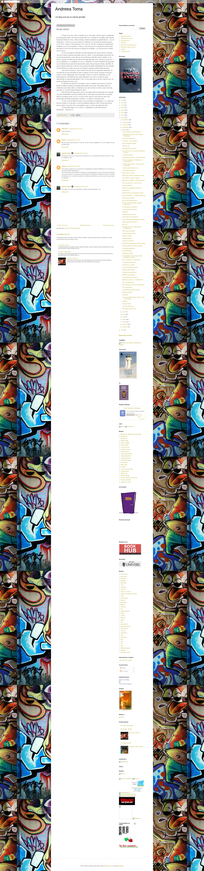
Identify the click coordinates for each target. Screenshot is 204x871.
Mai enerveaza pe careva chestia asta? (133, 285)
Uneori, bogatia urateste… (129, 143)
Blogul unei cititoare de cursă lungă (131, 434)
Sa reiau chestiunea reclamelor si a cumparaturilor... (132, 160)
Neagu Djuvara (125, 611)
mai (123, 317)
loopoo (64, 140)
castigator (123, 587)
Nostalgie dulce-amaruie (129, 148)
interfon (123, 604)
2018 (122, 100)
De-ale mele (124, 598)
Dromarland (124, 462)
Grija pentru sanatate (128, 198)
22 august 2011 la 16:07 (81, 153)
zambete (123, 650)
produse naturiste (126, 626)
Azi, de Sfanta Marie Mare (129, 209)
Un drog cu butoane (128, 241)
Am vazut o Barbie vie (128, 138)
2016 (122, 105)
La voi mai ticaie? (127, 287)
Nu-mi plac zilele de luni (129, 309)
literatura (123, 607)
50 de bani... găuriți (126, 729)
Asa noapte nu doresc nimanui (131, 178)
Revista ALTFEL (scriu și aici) (129, 477)
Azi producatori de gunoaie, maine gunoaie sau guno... (132, 256)
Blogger (121, 866)
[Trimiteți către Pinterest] (79, 115)
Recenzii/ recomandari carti (128, 45)
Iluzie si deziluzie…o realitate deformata (133, 195)
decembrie (125, 120)
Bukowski (123, 583)
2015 (122, 107)
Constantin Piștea (126, 460)
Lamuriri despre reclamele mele (131, 132)
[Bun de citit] (125, 818)
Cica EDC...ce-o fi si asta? (129, 141)
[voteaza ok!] (135, 824)
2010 (122, 330)
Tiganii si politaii (127, 236)
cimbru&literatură (125, 456)
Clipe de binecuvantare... (129, 233)
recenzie (123, 631)
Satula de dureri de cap (129, 214)
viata (122, 646)
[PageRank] (136, 818)
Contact (123, 49)
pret (122, 622)
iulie (123, 312)
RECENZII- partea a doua (128, 47)
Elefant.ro (122, 717)
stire (122, 635)
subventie (123, 637)
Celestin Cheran (125, 449)
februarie (125, 324)
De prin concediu (127, 185)
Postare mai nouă (62, 225)
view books (142, 419)
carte (122, 585)
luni (122, 609)
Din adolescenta (127, 251)
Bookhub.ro (124, 438)
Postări (123, 668)
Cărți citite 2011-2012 (127, 38)
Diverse (123, 600)
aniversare (124, 576)
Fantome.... (125, 301)
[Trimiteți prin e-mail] (71, 115)
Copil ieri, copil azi (72, 258)
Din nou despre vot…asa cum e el (132, 183)
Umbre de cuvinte (126, 482)
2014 (122, 110)
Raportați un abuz (125, 335)
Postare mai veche (108, 225)
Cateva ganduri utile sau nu (130, 222)
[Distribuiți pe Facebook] (77, 115)
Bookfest (123, 581)
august (124, 130)
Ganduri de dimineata (128, 231)
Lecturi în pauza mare (127, 469)
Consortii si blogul (127, 155)
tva (121, 644)
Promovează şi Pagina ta (125, 683)
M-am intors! (125, 190)
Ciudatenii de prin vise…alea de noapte (133, 157)
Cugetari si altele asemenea (129, 594)
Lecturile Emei (125, 471)
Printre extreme (125, 475)
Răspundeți (65, 134)
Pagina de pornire (85, 225)
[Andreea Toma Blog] (120, 682)
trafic (122, 641)
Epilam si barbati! (127, 292)
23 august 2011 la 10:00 (81, 186)
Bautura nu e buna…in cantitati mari (132, 280)
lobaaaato (109, 866)
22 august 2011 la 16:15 (73, 166)
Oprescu (123, 617)
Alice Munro (124, 574)
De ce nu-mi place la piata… (130, 267)
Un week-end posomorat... (129, 272)
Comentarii (124, 671)
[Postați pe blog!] (73, 115)
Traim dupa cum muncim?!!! (130, 217)
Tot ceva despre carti (128, 282)
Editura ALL (124, 602)
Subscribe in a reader (125, 660)
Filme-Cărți (124, 464)
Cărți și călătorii (125, 443)
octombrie (125, 125)
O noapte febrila (126, 238)
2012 (122, 115)
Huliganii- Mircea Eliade (136, 746)
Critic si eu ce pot (125, 591)
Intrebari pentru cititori (128, 270)
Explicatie (125, 295)
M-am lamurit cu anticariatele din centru (133, 219)
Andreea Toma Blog (124, 679)
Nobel (122, 613)
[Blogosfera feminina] (127, 794)
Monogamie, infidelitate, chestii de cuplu (133, 243)
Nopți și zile (124, 473)
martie (124, 322)
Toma (127, 411)
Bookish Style (124, 440)
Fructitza (123, 467)
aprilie (124, 319)
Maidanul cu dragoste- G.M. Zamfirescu (133, 180)
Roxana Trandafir (126, 480)
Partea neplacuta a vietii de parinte (132, 246)
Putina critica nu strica (128, 173)
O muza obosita (126, 304)
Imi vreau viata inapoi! (64, 251)
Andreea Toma (69, 9)
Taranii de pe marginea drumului (131, 188)
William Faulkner (125, 648)
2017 (122, 102)
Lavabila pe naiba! (127, 253)
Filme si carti (125, 146)
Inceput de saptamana (128, 248)
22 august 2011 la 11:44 (73, 140)
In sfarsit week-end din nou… (130, 168)
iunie (124, 314)
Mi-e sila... (125, 224)
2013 (122, 112)
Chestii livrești (125, 451)
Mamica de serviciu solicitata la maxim (133, 175)
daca (122, 596)
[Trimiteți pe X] (75, 115)
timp (122, 639)
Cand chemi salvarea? (128, 170)
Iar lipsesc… (125, 212)
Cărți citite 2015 (125, 51)
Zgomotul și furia (125, 652)
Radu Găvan (124, 628)
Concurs (123, 589)
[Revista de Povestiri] (128, 515)
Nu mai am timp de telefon (129, 200)
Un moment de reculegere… (130, 207)
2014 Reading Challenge (132, 408)
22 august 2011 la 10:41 (75, 128)
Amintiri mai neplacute (128, 275)
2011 (122, 117)
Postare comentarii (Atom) (72, 228)
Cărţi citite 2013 (125, 40)
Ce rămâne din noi (63, 234)
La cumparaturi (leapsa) (129, 262)
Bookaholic (124, 436)
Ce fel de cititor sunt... (128, 306)
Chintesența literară (126, 454)
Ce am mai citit (125, 447)
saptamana (124, 633)
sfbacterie (65, 128)
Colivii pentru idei (126, 458)
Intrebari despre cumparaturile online (133, 193)
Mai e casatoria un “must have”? (131, 260)
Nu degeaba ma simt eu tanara (131, 290)
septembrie (125, 127)
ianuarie (125, 327)
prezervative (124, 624)
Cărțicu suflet (124, 445)
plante (122, 620)
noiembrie (125, 122)
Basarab (123, 578)
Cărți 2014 (124, 42)
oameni (123, 615)
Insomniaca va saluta (128, 265)
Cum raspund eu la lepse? (129, 277)
